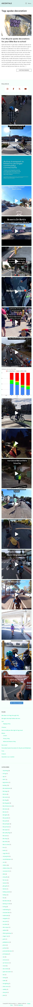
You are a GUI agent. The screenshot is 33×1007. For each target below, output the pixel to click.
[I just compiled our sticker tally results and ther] (16, 382)
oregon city (5, 936)
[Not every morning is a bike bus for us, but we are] (16, 594)
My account (4, 745)
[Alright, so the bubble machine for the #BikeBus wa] (16, 534)
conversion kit (6, 871)
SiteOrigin (20, 1005)
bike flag (5, 800)
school (4, 965)
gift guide (5, 886)
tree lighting (6, 983)
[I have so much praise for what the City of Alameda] (16, 140)
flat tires (5, 880)
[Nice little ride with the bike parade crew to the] (16, 504)
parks (4, 939)
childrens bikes (6, 868)
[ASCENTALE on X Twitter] (19, 89)
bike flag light (6, 803)
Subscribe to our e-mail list (8, 756)
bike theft (5, 841)
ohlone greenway (7, 933)
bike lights (5, 815)
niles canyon (6, 927)
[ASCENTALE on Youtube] (25, 89)
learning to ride (6, 903)
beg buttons (6, 782)
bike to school (6, 844)
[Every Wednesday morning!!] (16, 564)
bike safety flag (6, 832)
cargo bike (5, 853)
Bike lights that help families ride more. (11, 718)
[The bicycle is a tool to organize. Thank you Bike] (16, 201)
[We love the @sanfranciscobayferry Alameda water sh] (16, 655)
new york (5, 921)
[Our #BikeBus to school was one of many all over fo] (16, 473)
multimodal (5, 915)
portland (5, 948)
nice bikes (5, 924)
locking (4, 906)
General (4, 883)
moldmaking (6, 909)
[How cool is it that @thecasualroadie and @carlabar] (16, 352)
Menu (29, 3)
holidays (5, 894)
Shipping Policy (6, 723)
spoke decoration (7, 971)
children (4, 865)
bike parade (5, 818)
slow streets (5, 968)
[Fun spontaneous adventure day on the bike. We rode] (16, 322)
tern (4, 974)
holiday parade (6, 891)
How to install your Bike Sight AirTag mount (12, 730)
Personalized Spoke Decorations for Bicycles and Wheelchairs (16, 748)
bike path (5, 820)
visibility (4, 989)
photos (4, 945)
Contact (5, 735)
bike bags (5, 791)
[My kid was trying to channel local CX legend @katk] (16, 231)
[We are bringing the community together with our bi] (16, 291)
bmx (4, 847)
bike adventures (6, 788)
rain (4, 957)
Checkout (4, 727)
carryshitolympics (7, 859)
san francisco (6, 962)
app (4, 776)
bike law (5, 812)
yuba (4, 995)
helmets (4, 889)
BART (4, 779)
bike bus (5, 794)
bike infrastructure (7, 806)
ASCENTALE (7, 3)
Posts (3, 751)
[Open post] (16, 25)
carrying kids (6, 856)
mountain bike (6, 912)
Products (4, 754)
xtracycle (5, 992)
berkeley (5, 785)
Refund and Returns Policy (9, 741)
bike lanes (5, 809)
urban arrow (6, 986)
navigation (5, 918)
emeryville (5, 877)
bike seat (5, 835)
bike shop (5, 838)
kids (4, 897)
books (4, 850)
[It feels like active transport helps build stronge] (16, 170)
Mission (3, 733)
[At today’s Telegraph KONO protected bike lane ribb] (16, 413)
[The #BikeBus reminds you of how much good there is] (16, 110)
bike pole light (6, 823)
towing (4, 977)
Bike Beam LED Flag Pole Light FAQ (10, 715)
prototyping (5, 954)
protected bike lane (7, 951)
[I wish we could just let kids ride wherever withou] (16, 625)
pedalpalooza (6, 942)
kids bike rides (6, 900)
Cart (3, 721)
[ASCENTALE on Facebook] (13, 89)
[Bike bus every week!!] (16, 685)
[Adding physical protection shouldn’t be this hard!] (16, 261)
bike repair (5, 829)
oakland (5, 930)
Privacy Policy (6, 738)
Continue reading (24, 70)
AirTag (4, 773)
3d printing (5, 770)
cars (4, 862)
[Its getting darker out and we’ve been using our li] (16, 443)
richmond (5, 959)
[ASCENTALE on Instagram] (7, 89)
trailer (4, 980)
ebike (4, 874)
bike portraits (6, 826)
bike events (5, 797)
